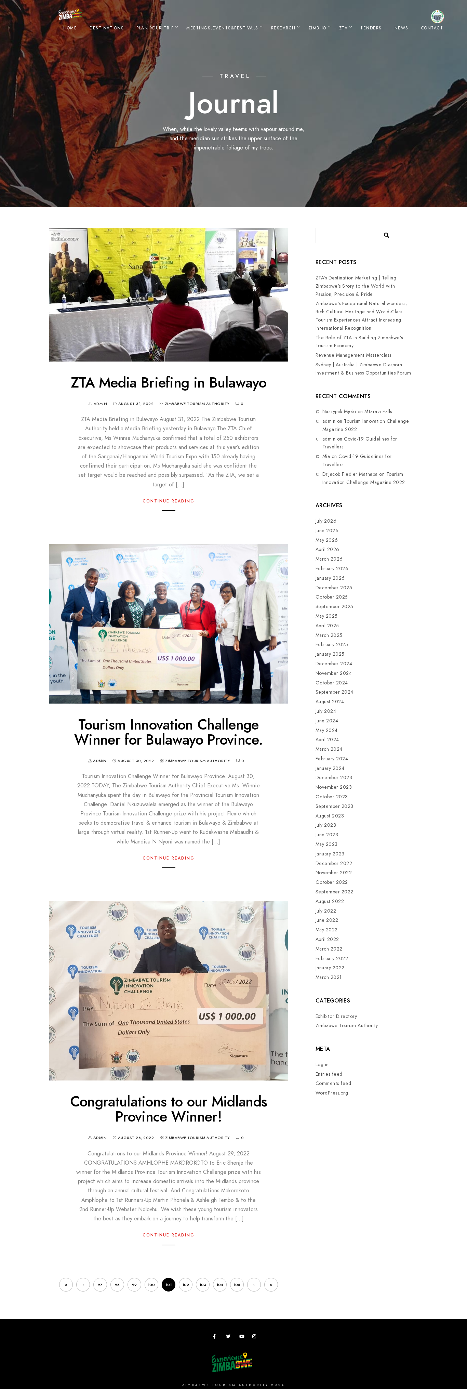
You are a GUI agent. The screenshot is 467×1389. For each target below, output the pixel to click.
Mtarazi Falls (378, 411)
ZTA (343, 28)
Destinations (107, 28)
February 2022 (332, 958)
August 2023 (330, 816)
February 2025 (332, 644)
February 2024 (332, 759)
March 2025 (329, 635)
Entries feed (329, 1074)
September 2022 (334, 892)
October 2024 (332, 683)
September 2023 (334, 806)
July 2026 (326, 521)
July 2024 (326, 711)
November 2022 (334, 872)
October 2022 (332, 882)
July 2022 (326, 911)
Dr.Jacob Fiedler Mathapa (350, 474)
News (402, 28)
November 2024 (334, 673)
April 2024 (327, 739)
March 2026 (329, 559)
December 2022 (334, 863)
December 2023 (334, 777)
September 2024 (334, 692)
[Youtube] (242, 1337)
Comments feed (333, 1083)
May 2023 (327, 844)
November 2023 (334, 787)
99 (134, 1284)
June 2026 (327, 530)
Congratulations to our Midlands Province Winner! (168, 1109)
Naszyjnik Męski (339, 411)
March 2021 (329, 977)
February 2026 (332, 568)
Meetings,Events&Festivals (222, 28)
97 (100, 1284)
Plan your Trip (155, 28)
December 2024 (334, 663)
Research (283, 28)
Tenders (371, 28)
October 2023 (332, 797)
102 (185, 1284)
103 (202, 1284)
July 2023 (326, 825)
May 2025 (327, 616)
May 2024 (327, 730)
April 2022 (327, 939)
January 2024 (330, 768)
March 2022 (329, 949)
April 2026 (327, 549)
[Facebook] (216, 1337)
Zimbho (317, 28)
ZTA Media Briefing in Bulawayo (168, 383)
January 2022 (330, 968)
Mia (326, 456)
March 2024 (329, 749)
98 (117, 1284)
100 (151, 1284)
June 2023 (327, 834)
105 (237, 1284)
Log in (322, 1064)
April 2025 (327, 626)
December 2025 (334, 588)
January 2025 (330, 654)
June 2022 (327, 920)
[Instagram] (255, 1337)
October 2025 (332, 597)
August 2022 (330, 901)
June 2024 (327, 721)
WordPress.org (332, 1093)
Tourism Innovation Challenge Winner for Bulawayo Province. (168, 732)
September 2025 (334, 606)
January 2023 (330, 854)
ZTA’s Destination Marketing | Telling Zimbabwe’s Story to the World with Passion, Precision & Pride (356, 286)
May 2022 (327, 930)
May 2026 (327, 540)
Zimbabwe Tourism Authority (197, 403)
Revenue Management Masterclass (353, 355)
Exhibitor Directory (336, 1016)
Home (70, 28)
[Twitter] (229, 1337)
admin (329, 421)
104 (219, 1284)
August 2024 (330, 701)
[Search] (384, 233)
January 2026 (330, 578)
